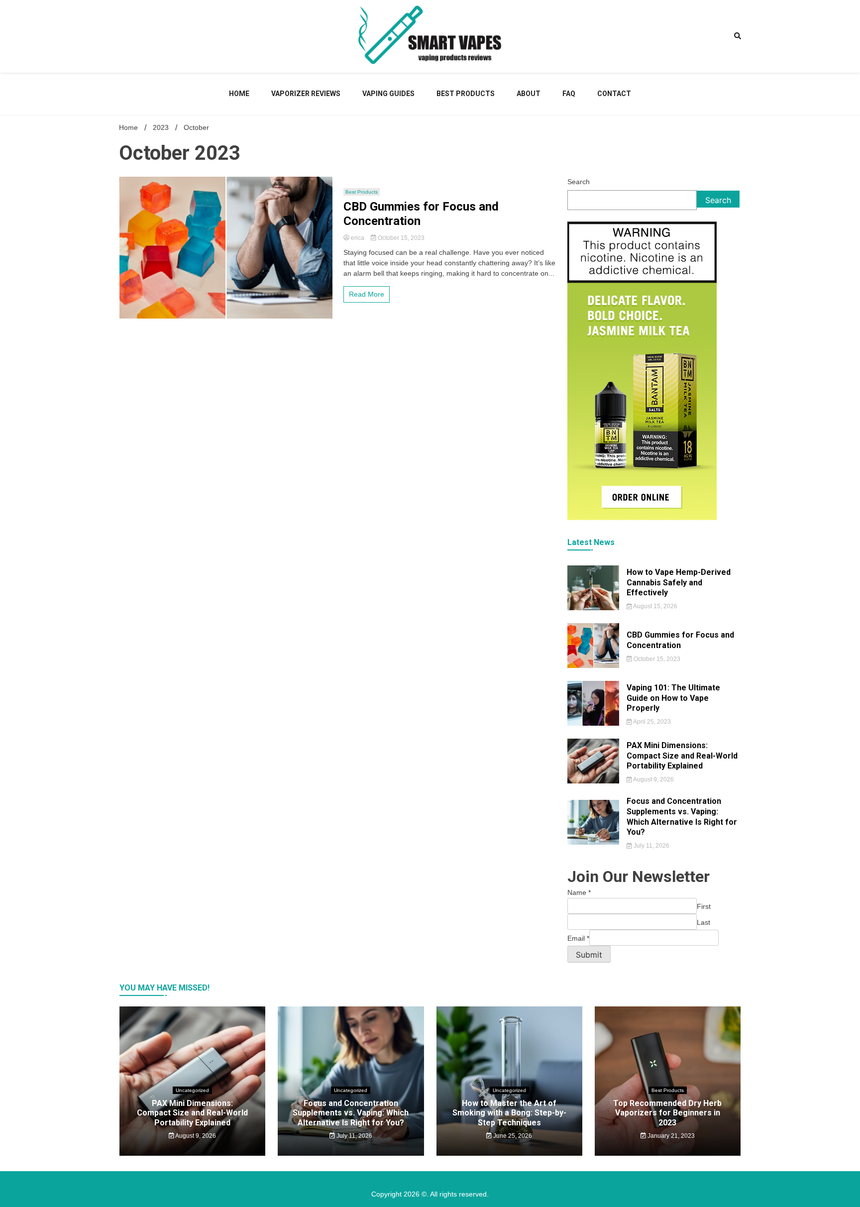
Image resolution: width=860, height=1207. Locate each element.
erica (357, 237)
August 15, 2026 (654, 606)
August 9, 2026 (653, 779)
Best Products (465, 94)
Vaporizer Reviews (305, 94)
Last (703, 922)
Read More (366, 294)
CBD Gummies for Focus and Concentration (421, 214)
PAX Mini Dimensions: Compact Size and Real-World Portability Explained (682, 756)
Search (578, 182)
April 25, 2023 (651, 721)
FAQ (568, 94)
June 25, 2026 (512, 1135)
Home (239, 94)
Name (579, 892)
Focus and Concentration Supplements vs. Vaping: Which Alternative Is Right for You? (682, 816)
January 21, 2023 (670, 1135)
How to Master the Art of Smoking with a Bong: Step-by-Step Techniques (509, 1112)
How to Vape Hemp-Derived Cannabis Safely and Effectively (679, 582)
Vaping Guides (388, 94)
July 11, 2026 (650, 845)
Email (578, 938)
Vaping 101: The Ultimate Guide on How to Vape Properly (673, 698)
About (528, 94)
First (704, 906)
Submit (589, 955)
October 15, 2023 (400, 237)
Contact (614, 94)
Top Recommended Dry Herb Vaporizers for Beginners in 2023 (667, 1112)
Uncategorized (192, 1090)
